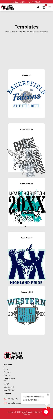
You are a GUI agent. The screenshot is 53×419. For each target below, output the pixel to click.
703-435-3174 (36, 2)
